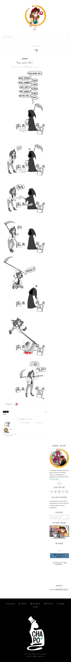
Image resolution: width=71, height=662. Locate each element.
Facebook (11, 603)
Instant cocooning (24, 422)
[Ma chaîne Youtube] (59, 533)
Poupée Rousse (40, 422)
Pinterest (49, 603)
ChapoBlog (17, 67)
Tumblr (62, 603)
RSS (36, 607)
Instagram (36, 603)
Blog (36, 67)
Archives (52, 589)
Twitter (23, 603)
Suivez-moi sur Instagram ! (60, 555)
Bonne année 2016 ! (25, 62)
